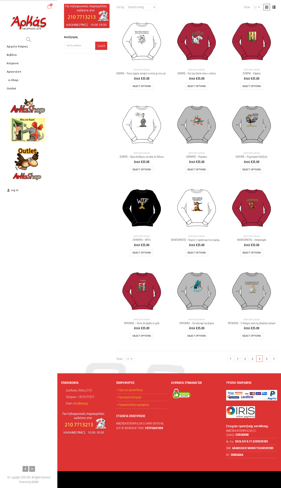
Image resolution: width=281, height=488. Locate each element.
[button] (29, 39)
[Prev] (230, 359)
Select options (141, 86)
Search (101, 45)
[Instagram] (32, 469)
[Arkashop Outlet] (27, 163)
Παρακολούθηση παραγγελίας (134, 405)
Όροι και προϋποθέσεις (131, 390)
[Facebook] (25, 469)
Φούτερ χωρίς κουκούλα (142, 69)
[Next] (274, 359)
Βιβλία (12, 55)
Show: (247, 7)
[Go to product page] (141, 39)
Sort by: (120, 7)
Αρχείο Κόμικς (17, 46)
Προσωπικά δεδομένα (130, 397)
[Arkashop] (27, 106)
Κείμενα (13, 63)
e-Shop (13, 80)
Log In (14, 190)
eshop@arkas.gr (80, 403)
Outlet (11, 88)
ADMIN (35, 482)
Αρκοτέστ (14, 71)
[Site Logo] (29, 23)
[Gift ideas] (27, 130)
